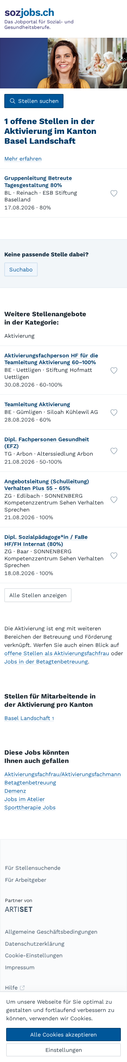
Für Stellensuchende (32, 868)
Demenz (15, 791)
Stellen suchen (38, 101)
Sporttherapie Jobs (29, 807)
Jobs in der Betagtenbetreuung (46, 661)
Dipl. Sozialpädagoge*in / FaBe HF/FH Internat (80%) (46, 540)
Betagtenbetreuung (30, 782)
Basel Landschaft (29, 718)
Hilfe (12, 987)
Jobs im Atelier (24, 799)
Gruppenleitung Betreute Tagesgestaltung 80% (38, 181)
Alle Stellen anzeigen (38, 595)
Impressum (20, 967)
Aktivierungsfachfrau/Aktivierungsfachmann (62, 774)
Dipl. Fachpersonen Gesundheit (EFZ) (46, 442)
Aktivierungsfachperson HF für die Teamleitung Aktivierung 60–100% (51, 359)
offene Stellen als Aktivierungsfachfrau (56, 653)
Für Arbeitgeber (25, 880)
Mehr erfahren (23, 158)
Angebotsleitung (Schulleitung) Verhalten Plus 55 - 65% (46, 485)
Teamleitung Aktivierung (37, 404)
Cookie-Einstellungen (34, 955)
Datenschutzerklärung (34, 943)
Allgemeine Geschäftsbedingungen (51, 931)
